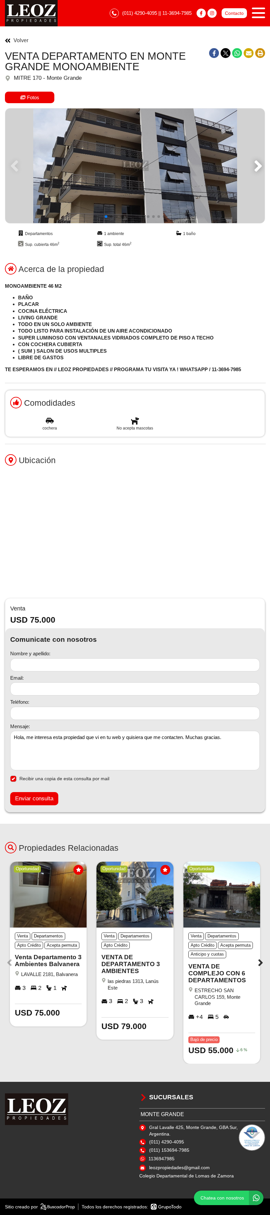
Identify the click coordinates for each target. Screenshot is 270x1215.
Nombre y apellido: (30, 653)
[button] (257, 166)
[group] (135, 165)
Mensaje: (20, 726)
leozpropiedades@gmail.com (179, 1167)
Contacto (234, 13)
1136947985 (161, 1158)
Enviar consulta (34, 798)
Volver (21, 40)
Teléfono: (19, 702)
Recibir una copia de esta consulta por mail (64, 778)
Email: (17, 678)
